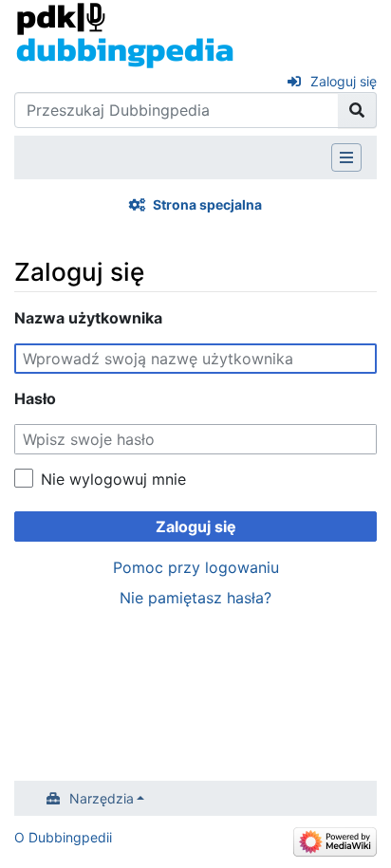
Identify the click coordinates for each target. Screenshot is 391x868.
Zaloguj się (343, 81)
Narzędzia (101, 798)
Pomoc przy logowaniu (196, 567)
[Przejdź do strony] (357, 110)
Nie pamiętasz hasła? (195, 597)
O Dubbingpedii (63, 837)
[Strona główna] (124, 34)
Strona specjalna (207, 204)
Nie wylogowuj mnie (113, 479)
